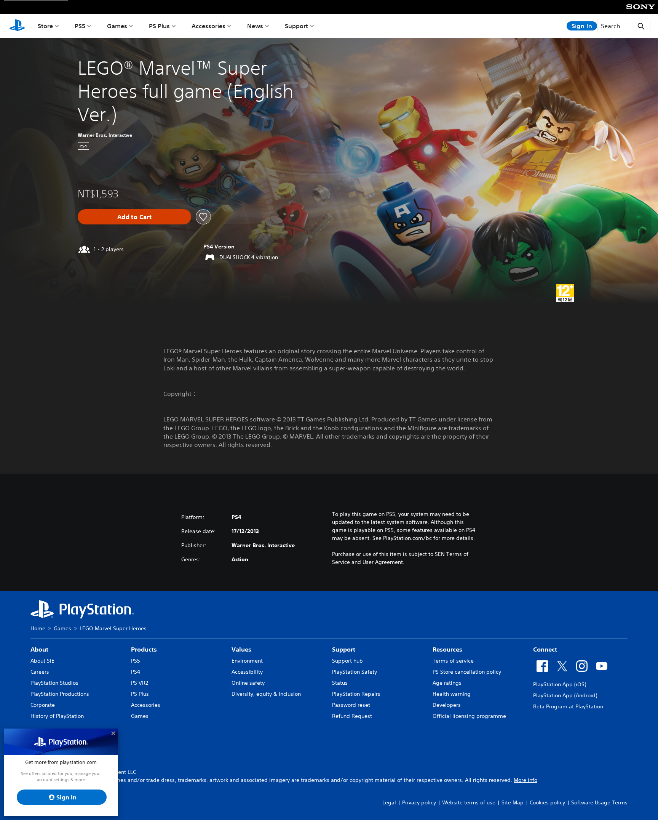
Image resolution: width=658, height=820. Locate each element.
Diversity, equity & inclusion (266, 693)
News (255, 26)
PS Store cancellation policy (467, 671)
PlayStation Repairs (356, 693)
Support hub (347, 660)
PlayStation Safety (354, 671)
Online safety (248, 682)
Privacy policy (419, 802)
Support (296, 26)
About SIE (42, 660)
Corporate (42, 704)
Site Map (512, 802)
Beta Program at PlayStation (568, 706)
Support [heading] (343, 649)
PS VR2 (139, 682)
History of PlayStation (57, 716)
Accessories (208, 26)
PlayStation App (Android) (565, 695)
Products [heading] (144, 649)
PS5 (80, 26)
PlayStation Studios (54, 682)
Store (45, 26)
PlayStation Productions (59, 693)
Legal (389, 802)
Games (117, 26)
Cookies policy (547, 802)
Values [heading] (241, 649)
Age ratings (447, 682)
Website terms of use (468, 802)
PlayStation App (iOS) (559, 684)
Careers (39, 671)
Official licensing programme (469, 716)
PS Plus (159, 26)
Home (37, 628)
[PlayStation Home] (17, 26)
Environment (247, 660)
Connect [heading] (545, 649)
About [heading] (39, 649)
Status (340, 682)
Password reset (351, 704)
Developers (447, 704)
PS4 (135, 671)
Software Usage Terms (599, 802)
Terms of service (453, 660)
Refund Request (352, 716)
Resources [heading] (447, 649)
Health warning (452, 693)
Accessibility (247, 671)
